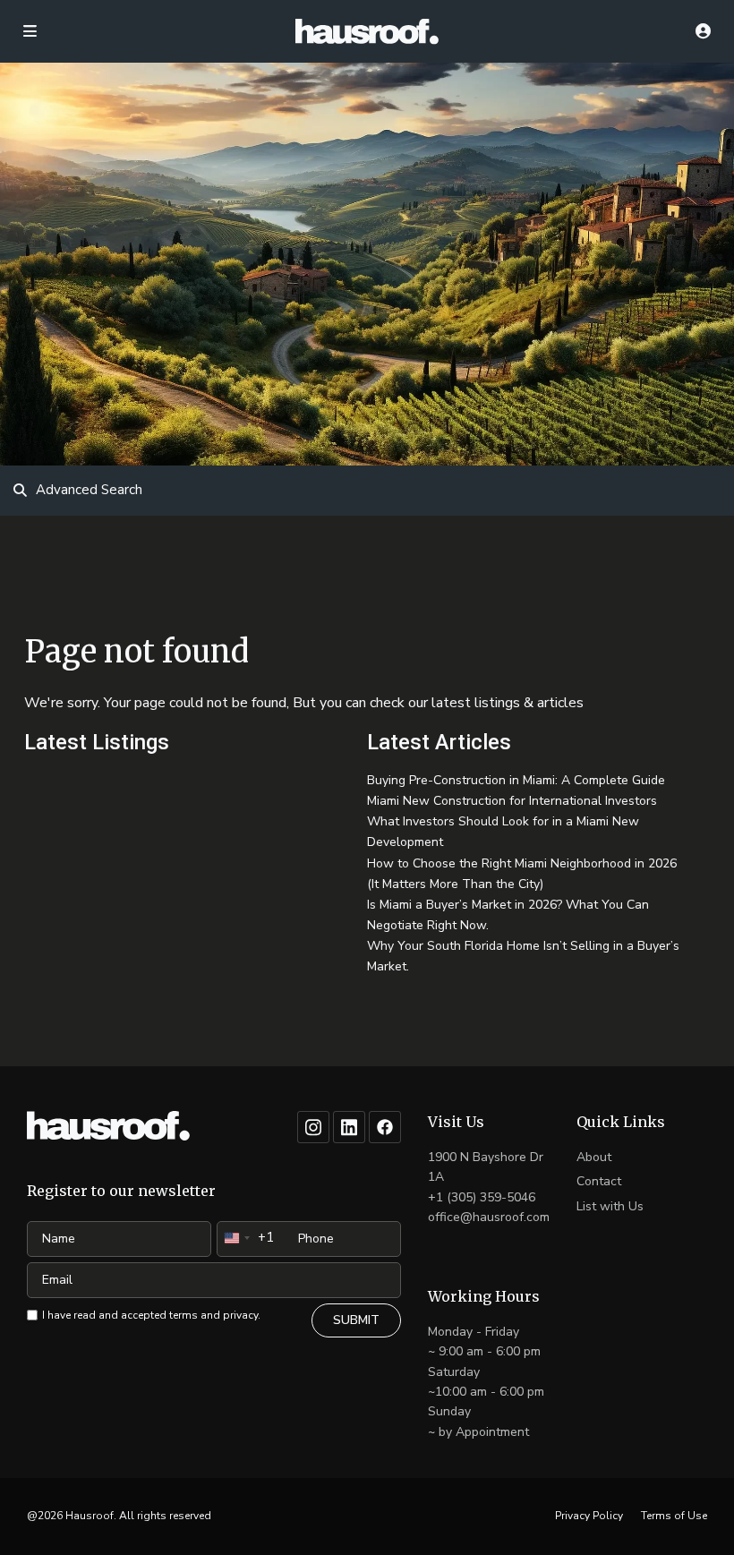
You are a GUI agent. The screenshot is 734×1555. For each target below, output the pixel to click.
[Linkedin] (349, 1127)
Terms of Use (674, 1515)
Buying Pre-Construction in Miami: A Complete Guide (516, 780)
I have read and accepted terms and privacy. (151, 1315)
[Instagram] (313, 1127)
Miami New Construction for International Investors (512, 800)
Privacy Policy (589, 1515)
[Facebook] (385, 1127)
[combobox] (246, 1238)
